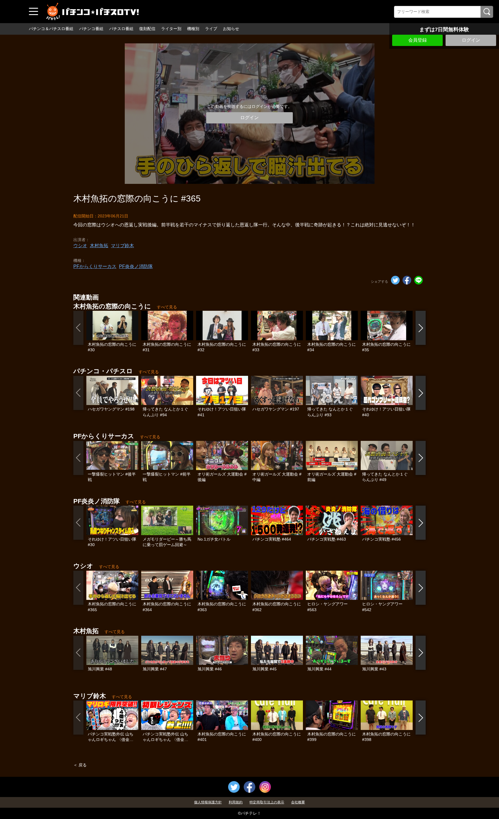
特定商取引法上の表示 (267, 802)
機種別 (193, 28)
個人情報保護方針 (208, 802)
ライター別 (171, 28)
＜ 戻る (80, 765)
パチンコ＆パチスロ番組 (51, 28)
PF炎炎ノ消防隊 (136, 266)
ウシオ (80, 245)
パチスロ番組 (121, 28)
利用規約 (236, 802)
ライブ (211, 28)
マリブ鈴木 (122, 245)
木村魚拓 (99, 245)
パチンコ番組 (91, 28)
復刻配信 (147, 28)
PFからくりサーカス (94, 266)
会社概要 (298, 802)
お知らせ (231, 28)
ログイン (471, 40)
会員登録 (417, 40)
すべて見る (167, 307)
